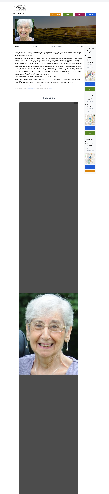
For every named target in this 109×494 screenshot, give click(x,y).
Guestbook (79, 46)
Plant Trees (89, 88)
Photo (35, 46)
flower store (51, 88)
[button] (90, 75)
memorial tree (30, 88)
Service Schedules (57, 46)
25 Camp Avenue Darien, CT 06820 (91, 150)
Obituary (16, 46)
